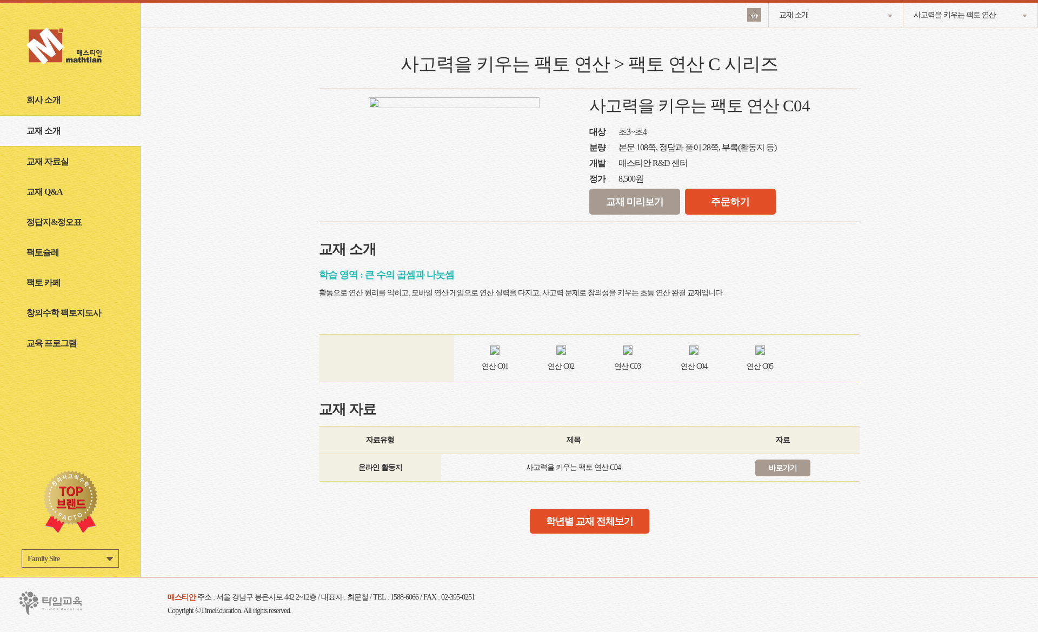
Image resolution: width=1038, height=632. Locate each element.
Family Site (43, 559)
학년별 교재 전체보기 (589, 521)
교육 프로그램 (51, 343)
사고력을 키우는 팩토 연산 (955, 15)
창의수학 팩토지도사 (63, 312)
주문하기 (730, 201)
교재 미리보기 (634, 201)
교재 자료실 (47, 161)
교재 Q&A (44, 191)
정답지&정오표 (54, 222)
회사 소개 (43, 99)
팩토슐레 (42, 252)
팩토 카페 (43, 282)
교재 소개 (43, 130)
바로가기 (783, 468)
